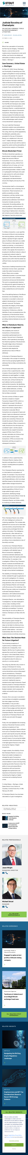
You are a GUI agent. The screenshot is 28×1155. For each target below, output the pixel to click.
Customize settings (14, 1140)
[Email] (3, 873)
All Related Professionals (14, 914)
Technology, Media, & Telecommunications (9, 809)
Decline (14, 1148)
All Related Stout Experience (14, 1014)
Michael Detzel (17, 35)
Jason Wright (8, 35)
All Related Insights (14, 1112)
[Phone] (7, 873)
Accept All (14, 1144)
